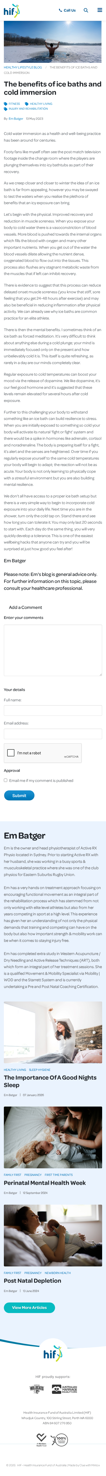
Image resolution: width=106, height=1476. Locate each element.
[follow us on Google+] (53, 1404)
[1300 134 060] (67, 10)
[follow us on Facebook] (41, 1404)
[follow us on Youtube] (65, 1404)
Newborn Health (58, 1273)
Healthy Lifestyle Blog (23, 67)
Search (86, 10)
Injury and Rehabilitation (28, 108)
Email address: (16, 723)
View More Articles (29, 1307)
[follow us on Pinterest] (57, 1404)
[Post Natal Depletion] (53, 1235)
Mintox (95, 1465)
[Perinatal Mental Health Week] (53, 1137)
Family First (12, 1175)
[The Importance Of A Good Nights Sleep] (53, 1032)
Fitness (14, 104)
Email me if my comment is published (41, 780)
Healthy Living (41, 104)
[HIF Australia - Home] (14, 10)
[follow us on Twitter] (45, 1404)
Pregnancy (33, 1175)
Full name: (13, 699)
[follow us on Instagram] (49, 1404)
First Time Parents (59, 1175)
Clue (82, 1465)
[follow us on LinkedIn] (61, 1404)
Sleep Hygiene (39, 1070)
